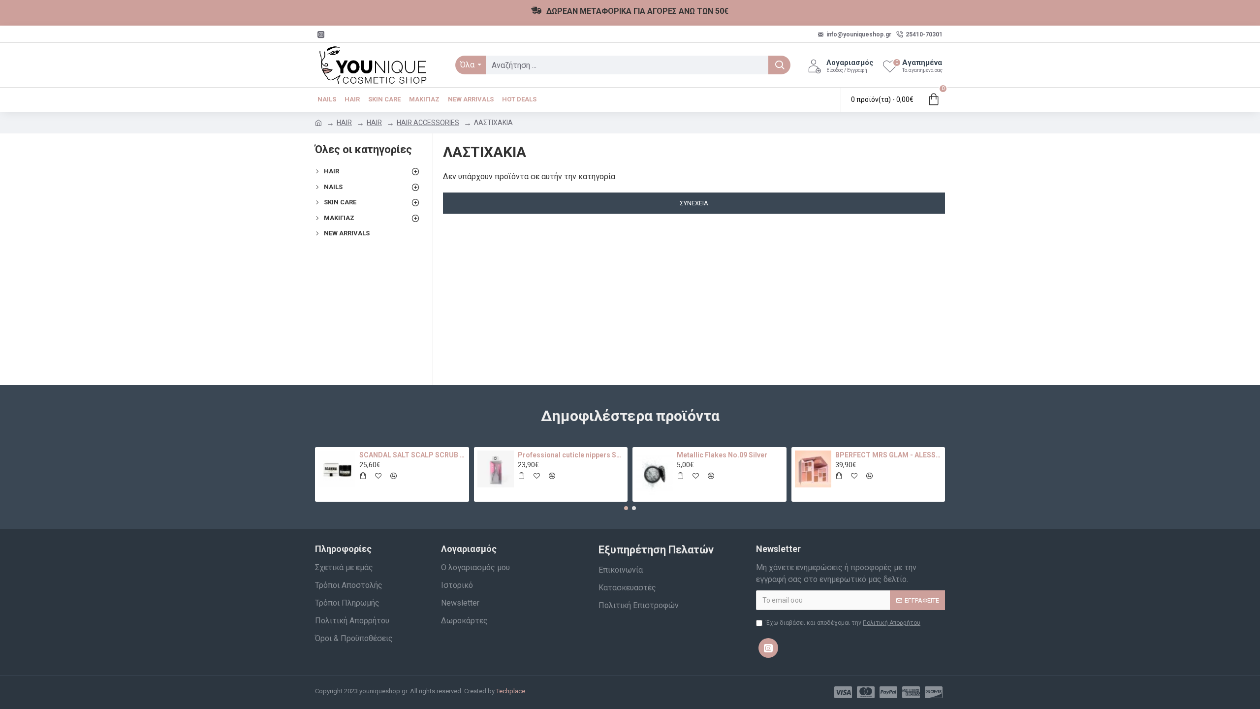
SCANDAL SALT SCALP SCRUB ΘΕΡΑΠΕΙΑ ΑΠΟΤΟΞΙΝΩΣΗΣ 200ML (412, 455)
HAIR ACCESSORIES (428, 123)
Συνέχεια (694, 203)
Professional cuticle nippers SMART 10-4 (571, 455)
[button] (626, 508)
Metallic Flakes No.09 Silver (722, 455)
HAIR (344, 123)
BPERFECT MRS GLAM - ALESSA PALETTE (888, 455)
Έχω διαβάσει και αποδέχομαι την (843, 622)
